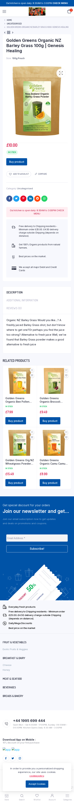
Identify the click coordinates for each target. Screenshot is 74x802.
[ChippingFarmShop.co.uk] (37, 11)
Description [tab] (14, 292)
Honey (6, 669)
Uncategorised (14, 23)
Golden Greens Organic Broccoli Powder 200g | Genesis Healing (50, 400)
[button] (60, 73)
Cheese (7, 665)
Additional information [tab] (22, 300)
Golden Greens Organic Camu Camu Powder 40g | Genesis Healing (54, 462)
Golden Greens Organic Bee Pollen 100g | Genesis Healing (17, 400)
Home (9, 20)
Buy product (16, 161)
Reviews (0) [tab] (14, 308)
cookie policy (36, 775)
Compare (42, 174)
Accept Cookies (37, 784)
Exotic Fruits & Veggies (15, 649)
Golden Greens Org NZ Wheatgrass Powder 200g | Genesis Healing (19, 462)
